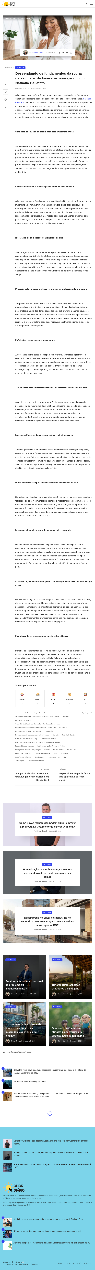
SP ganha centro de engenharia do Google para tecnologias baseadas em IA (47, 1231)
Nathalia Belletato (68, 735)
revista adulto (58, 750)
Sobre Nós (77, 1263)
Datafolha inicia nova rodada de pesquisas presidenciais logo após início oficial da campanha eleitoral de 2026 (49, 1071)
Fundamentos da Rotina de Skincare (28, 731)
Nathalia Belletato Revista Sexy (26, 739)
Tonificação (19, 761)
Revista (47, 750)
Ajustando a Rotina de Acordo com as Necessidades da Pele (37, 716)
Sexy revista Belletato (23, 757)
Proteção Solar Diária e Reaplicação (28, 750)
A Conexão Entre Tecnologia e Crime (29, 1082)
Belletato (66, 716)
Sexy (55, 753)
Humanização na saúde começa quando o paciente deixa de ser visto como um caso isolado (47, 873)
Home (60, 1263)
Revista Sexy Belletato (23, 753)
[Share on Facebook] (60, 52)
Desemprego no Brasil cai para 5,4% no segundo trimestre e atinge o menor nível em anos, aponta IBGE (47, 921)
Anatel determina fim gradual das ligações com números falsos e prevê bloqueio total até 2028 (52, 1165)
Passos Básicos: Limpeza (24, 746)
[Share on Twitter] (63, 52)
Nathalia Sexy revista (48, 739)
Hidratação (49, 731)
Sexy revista (64, 753)
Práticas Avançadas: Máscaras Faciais (51, 746)
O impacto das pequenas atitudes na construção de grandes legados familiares (68, 1032)
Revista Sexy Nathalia (42, 753)
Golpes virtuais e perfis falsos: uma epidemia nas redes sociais (75, 776)
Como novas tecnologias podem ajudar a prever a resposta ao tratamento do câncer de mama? (47, 825)
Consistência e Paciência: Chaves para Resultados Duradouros (37, 724)
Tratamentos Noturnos (36, 761)
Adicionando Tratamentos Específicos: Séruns (32, 713)
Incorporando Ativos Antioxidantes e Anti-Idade (32, 735)
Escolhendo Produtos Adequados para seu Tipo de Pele (35, 728)
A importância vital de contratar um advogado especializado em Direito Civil (32, 776)
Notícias (20, 68)
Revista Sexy (71, 750)
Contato (67, 1263)
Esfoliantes (63, 728)
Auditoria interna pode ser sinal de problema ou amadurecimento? (24, 985)
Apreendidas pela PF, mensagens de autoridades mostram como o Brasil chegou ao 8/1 (51, 1243)
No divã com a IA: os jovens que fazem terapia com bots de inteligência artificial (48, 1219)
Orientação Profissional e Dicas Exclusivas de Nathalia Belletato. (38, 742)
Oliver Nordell (37, 53)
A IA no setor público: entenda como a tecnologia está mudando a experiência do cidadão (23, 1030)
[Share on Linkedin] (71, 52)
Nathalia (56, 735)
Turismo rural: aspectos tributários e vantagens (66, 987)
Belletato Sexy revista (23, 720)
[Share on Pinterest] (67, 52)
